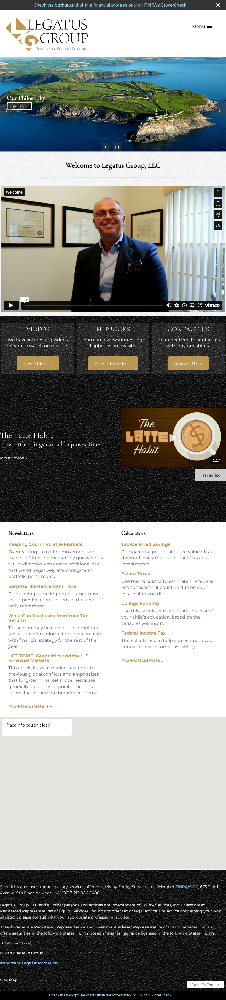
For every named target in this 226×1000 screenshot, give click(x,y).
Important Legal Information (29, 962)
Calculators (133, 533)
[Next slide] (220, 110)
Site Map (9, 980)
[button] (202, 26)
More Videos (13, 458)
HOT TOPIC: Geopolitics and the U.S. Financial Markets (49, 658)
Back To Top (203, 985)
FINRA (182, 886)
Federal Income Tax (143, 633)
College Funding (140, 603)
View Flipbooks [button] (110, 363)
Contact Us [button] (185, 363)
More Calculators (142, 660)
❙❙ (117, 147)
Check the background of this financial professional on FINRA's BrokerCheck (110, 5)
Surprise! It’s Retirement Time (42, 586)
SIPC (193, 886)
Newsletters (21, 533)
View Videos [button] (35, 363)
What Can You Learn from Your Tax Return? (48, 618)
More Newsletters (30, 706)
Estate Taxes (135, 574)
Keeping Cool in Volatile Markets (45, 544)
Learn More (19, 106)
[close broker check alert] (218, 5)
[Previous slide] (6, 110)
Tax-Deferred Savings (145, 544)
